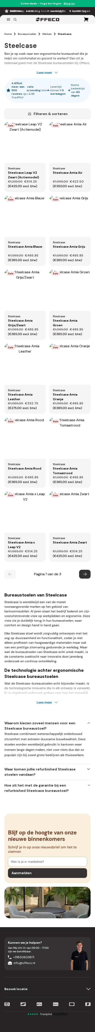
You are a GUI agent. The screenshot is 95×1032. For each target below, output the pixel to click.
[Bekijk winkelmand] (86, 19)
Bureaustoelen (27, 34)
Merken (47, 34)
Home (8, 34)
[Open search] (15, 19)
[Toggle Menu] (8, 19)
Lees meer (44, 72)
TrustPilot (60, 1014)
